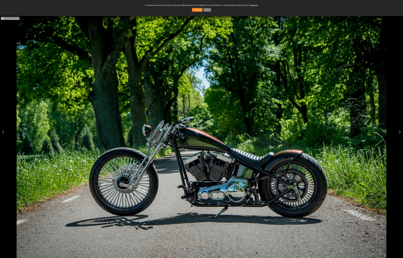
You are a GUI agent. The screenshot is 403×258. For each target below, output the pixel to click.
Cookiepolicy (253, 5)
